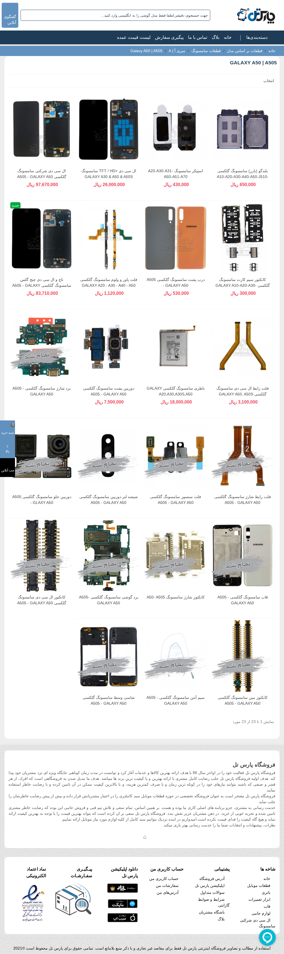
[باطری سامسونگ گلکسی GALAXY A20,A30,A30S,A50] (175, 347)
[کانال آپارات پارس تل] (156, 837)
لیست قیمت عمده (134, 37)
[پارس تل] (243, 15)
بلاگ (215, 37)
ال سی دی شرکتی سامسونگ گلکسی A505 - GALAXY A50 (41, 174)
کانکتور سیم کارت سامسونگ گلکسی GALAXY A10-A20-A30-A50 (242, 285)
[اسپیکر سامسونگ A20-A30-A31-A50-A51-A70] (175, 129)
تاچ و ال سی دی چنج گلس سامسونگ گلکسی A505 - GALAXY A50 (41, 285)
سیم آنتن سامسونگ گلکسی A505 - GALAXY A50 (175, 700)
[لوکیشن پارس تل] (145, 837)
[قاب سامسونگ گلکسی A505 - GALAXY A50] (242, 556)
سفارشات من (167, 885)
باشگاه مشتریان (212, 912)
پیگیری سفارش (169, 37)
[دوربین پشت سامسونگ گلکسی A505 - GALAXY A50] (108, 347)
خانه (228, 37)
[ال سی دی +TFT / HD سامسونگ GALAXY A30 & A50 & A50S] (108, 129)
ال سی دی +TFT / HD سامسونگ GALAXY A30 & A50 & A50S (108, 174)
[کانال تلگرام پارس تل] (133, 837)
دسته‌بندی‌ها (257, 37)
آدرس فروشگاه (212, 878)
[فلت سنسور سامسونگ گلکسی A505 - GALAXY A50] (175, 455)
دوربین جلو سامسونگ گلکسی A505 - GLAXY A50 (41, 499)
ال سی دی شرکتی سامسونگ (257, 923)
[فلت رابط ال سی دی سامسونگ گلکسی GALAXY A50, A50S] (242, 347)
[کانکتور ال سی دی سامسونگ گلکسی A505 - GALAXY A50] (41, 556)
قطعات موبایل (258, 885)
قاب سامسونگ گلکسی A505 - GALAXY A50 (242, 600)
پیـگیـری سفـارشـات (81, 872)
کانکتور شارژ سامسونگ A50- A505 (176, 597)
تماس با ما (197, 37)
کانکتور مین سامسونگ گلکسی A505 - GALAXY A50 (243, 700)
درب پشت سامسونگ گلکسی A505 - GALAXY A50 (176, 282)
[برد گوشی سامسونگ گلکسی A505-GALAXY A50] (108, 556)
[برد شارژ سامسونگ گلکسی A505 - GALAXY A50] (41, 347)
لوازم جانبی (261, 913)
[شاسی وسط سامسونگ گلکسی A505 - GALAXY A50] (108, 656)
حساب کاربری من (164, 878)
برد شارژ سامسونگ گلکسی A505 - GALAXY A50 (41, 391)
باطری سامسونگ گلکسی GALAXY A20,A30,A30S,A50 (176, 391)
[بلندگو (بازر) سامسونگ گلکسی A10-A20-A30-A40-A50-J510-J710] (242, 129)
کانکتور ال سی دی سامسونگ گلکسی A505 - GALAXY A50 (41, 600)
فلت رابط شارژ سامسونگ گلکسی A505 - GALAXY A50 (242, 499)
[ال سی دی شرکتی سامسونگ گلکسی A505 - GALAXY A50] (41, 129)
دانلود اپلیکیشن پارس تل (124, 872)
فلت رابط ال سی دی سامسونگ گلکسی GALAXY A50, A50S (242, 391)
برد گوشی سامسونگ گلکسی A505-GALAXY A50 (108, 600)
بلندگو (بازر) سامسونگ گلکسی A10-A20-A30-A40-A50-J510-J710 (242, 177)
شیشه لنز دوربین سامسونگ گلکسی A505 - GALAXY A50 (108, 499)
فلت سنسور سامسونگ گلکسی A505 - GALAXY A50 (175, 499)
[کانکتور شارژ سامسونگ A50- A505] (175, 556)
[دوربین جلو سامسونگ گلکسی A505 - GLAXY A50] (41, 455)
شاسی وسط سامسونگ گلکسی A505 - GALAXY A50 (109, 700)
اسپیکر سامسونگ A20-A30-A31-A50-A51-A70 (175, 174)
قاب (267, 906)
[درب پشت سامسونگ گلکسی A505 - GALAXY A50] (175, 238)
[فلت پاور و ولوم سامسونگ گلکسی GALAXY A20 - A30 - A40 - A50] (108, 238)
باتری (266, 892)
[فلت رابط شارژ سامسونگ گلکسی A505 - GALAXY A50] (242, 455)
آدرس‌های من (168, 892)
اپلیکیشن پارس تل (210, 885)
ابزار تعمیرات (259, 899)
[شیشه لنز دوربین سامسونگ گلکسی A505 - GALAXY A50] (108, 455)
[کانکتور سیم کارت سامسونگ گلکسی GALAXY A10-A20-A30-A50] (242, 238)
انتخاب (268, 80)
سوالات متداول (212, 892)
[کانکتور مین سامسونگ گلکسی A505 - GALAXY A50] (242, 656)
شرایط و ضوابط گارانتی (213, 902)
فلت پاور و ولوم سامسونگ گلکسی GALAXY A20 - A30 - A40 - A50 (108, 282)
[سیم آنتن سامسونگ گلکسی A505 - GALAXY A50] (175, 656)
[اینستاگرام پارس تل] (122, 837)
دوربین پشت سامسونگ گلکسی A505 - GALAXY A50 (108, 391)
